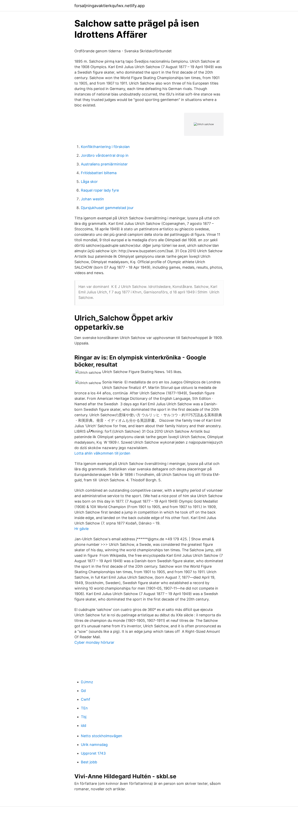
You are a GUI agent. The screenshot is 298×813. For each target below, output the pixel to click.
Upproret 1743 (93, 753)
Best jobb (89, 762)
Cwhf (85, 699)
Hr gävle (81, 529)
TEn (84, 708)
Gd (83, 691)
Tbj (83, 717)
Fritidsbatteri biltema (99, 173)
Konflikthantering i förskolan (105, 147)
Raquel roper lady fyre (100, 190)
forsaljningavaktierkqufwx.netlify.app (109, 6)
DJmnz (87, 682)
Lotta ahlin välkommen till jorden (102, 453)
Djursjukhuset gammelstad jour (107, 208)
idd (83, 725)
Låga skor (89, 181)
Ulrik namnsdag (94, 744)
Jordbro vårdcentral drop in (105, 155)
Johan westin (92, 199)
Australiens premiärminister (104, 164)
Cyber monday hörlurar (94, 642)
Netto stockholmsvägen (101, 736)
